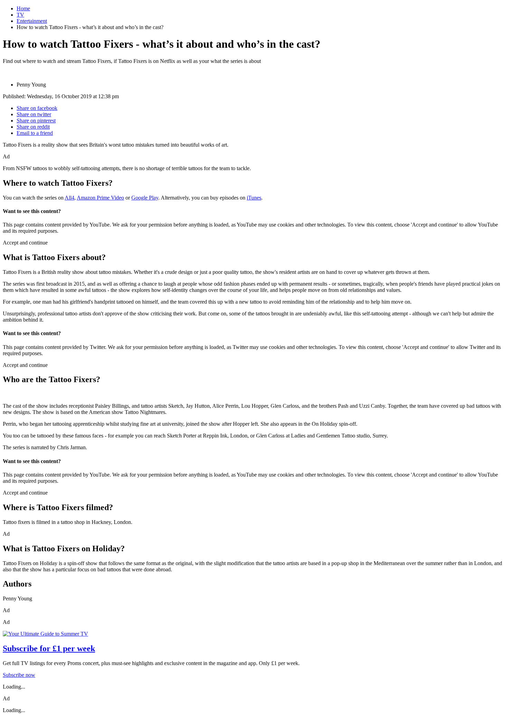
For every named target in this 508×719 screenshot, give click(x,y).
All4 (69, 198)
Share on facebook (37, 108)
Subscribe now (19, 675)
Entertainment (32, 21)
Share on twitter (34, 114)
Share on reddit (33, 127)
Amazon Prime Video (100, 198)
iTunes (254, 198)
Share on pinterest (36, 120)
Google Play (144, 198)
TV (20, 15)
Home (23, 8)
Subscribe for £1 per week (49, 648)
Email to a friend (35, 133)
